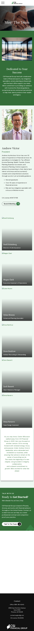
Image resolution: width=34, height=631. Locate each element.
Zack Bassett (8, 386)
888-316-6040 (19, 604)
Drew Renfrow (9, 351)
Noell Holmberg (10, 244)
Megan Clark (8, 279)
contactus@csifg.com (17, 615)
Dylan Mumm (9, 315)
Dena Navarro (9, 421)
